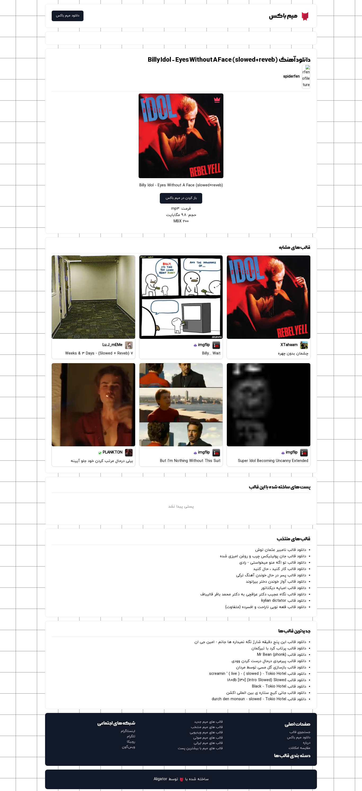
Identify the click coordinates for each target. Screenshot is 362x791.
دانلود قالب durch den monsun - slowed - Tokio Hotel (259, 699)
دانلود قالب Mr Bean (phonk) (281, 655)
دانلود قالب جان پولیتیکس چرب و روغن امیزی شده (263, 556)
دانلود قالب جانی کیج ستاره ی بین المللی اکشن (266, 693)
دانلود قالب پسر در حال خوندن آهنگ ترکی (271, 575)
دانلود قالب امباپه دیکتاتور (283, 588)
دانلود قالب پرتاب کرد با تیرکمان (278, 648)
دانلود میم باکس (67, 16)
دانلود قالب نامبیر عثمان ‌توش (280, 550)
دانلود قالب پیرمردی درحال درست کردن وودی (269, 661)
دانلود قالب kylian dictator (283, 601)
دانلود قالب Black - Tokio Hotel (279, 686)
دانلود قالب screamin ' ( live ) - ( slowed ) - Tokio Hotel (257, 674)
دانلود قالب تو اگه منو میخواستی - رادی (272, 562)
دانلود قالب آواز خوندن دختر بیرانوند (276, 581)
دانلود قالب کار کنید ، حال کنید (279, 569)
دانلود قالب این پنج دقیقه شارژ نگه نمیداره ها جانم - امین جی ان (250, 642)
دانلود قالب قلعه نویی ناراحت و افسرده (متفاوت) (265, 607)
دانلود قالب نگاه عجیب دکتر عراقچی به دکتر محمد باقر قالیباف (253, 594)
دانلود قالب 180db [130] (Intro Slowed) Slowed (266, 680)
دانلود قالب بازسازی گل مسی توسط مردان (271, 667)
